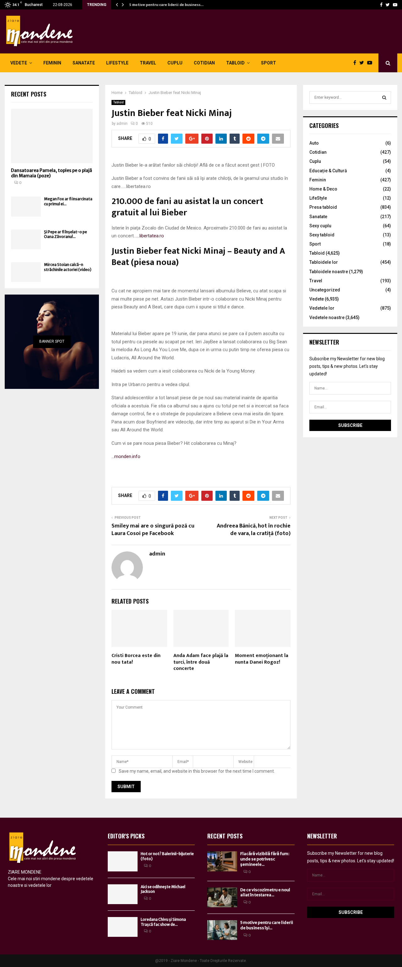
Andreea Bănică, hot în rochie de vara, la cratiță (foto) (254, 529)
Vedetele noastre (327, 317)
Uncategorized (324, 289)
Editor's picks (126, 836)
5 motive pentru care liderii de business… (165, 5)
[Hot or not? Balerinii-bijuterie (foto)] (123, 861)
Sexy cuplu (320, 225)
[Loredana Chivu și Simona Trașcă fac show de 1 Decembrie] (123, 927)
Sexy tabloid (321, 234)
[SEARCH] (384, 97)
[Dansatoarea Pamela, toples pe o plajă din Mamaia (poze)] (52, 136)
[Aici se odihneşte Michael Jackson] (123, 894)
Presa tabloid (323, 207)
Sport (268, 62)
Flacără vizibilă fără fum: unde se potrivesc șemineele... (264, 859)
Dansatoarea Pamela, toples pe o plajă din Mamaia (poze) (51, 173)
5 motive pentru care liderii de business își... (266, 925)
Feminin (52, 62)
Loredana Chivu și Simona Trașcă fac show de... (163, 922)
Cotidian (204, 62)
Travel (148, 62)
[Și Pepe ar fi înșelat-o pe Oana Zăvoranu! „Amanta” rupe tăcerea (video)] (26, 239)
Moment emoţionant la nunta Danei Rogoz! (261, 658)
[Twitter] (388, 4)
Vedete (18, 62)
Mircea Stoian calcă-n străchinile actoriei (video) (67, 267)
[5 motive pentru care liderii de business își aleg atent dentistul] (222, 930)
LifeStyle (117, 62)
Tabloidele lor (323, 262)
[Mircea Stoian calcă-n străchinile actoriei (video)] (26, 272)
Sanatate (84, 62)
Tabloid (235, 62)
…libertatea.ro (150, 236)
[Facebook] (381, 4)
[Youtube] (395, 4)
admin (122, 123)
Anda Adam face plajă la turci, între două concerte (200, 662)
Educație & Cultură (328, 170)
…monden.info (125, 456)
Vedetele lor (321, 308)
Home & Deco (323, 188)
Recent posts (28, 94)
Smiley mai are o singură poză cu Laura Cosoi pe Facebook (152, 529)
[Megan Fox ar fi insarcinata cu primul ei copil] (26, 206)
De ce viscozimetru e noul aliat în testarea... (265, 892)
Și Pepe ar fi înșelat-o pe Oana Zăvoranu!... (65, 234)
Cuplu (174, 62)
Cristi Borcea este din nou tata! (135, 658)
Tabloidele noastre (328, 271)
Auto (314, 143)
